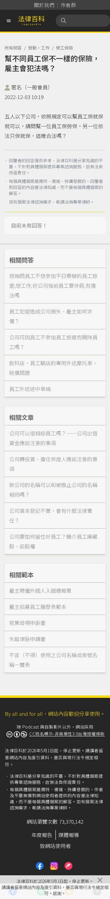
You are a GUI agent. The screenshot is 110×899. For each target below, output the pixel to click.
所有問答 (13, 48)
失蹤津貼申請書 (27, 639)
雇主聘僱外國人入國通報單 (40, 590)
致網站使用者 (55, 845)
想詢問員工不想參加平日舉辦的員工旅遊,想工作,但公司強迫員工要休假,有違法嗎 (53, 285)
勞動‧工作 (39, 48)
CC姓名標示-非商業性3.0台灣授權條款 (67, 734)
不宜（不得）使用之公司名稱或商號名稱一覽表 (53, 659)
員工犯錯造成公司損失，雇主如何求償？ (50, 316)
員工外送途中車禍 (30, 389)
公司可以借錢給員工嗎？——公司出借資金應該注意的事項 (53, 438)
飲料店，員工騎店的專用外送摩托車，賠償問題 (53, 367)
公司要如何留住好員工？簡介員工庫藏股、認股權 (53, 541)
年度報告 (41, 835)
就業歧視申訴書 (27, 622)
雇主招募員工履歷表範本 (37, 606)
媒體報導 (68, 835)
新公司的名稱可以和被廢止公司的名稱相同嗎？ (53, 489)
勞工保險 (64, 48)
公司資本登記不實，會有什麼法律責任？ (50, 515)
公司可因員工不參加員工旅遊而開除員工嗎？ (53, 342)
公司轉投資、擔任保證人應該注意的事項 (53, 463)
